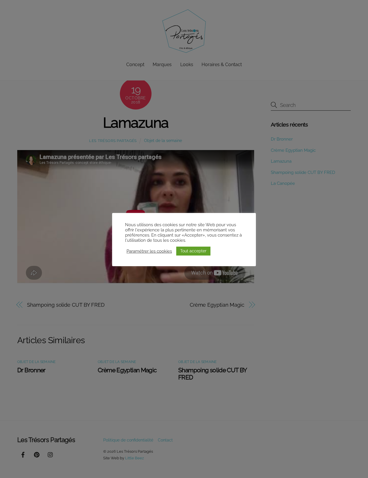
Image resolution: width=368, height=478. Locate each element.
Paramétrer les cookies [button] (149, 251)
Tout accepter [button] (193, 251)
